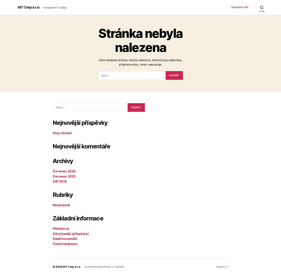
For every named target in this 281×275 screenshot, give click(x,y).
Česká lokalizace (65, 244)
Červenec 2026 (64, 171)
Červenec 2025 (64, 176)
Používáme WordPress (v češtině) (104, 266)
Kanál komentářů (65, 239)
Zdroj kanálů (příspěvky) (71, 234)
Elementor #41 (239, 7)
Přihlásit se (61, 229)
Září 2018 (60, 181)
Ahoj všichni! (62, 133)
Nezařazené (61, 205)
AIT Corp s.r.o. (29, 7)
